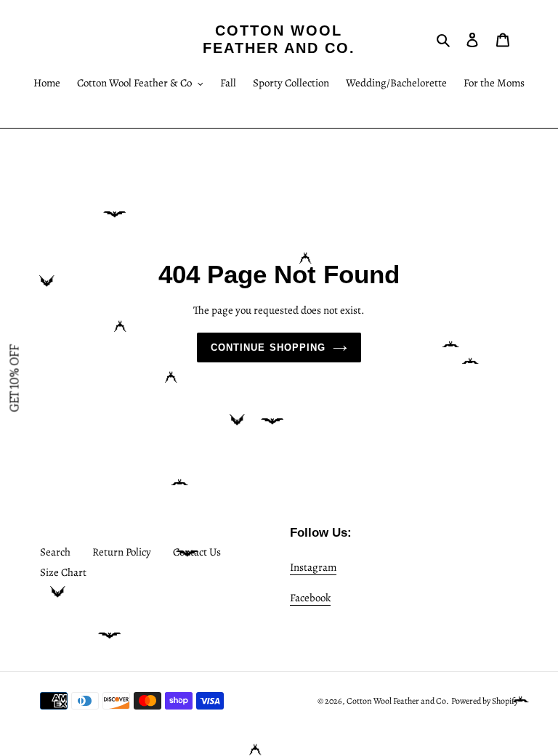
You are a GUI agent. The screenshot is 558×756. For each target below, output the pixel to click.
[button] (14, 378)
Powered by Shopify (484, 701)
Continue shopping (268, 347)
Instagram (313, 567)
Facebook (310, 597)
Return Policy (121, 552)
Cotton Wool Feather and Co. (279, 39)
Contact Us (197, 552)
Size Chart (63, 572)
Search (55, 552)
